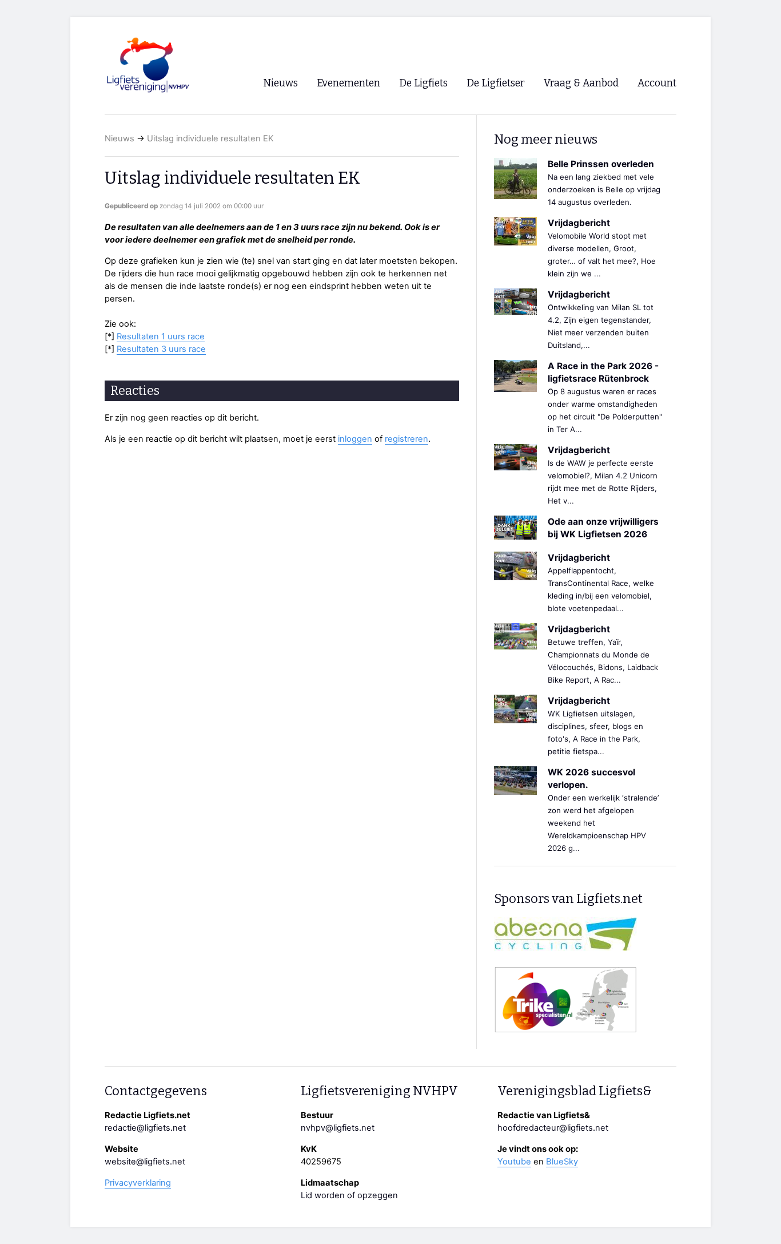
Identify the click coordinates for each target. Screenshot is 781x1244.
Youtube (514, 1161)
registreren (406, 439)
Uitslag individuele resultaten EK (210, 138)
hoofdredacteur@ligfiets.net (552, 1128)
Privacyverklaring (138, 1183)
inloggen (355, 439)
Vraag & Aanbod (581, 83)
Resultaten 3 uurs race (161, 349)
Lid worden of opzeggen (349, 1195)
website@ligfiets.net (145, 1161)
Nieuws (119, 138)
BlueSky (562, 1161)
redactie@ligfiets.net (145, 1128)
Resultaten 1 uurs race (161, 336)
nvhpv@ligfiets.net (337, 1128)
